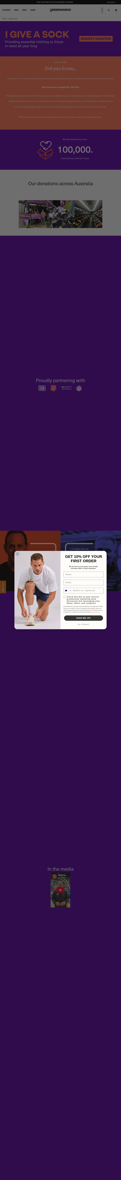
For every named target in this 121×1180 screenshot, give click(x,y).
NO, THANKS (83, 624)
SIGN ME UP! (83, 618)
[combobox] (68, 590)
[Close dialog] (17, 554)
